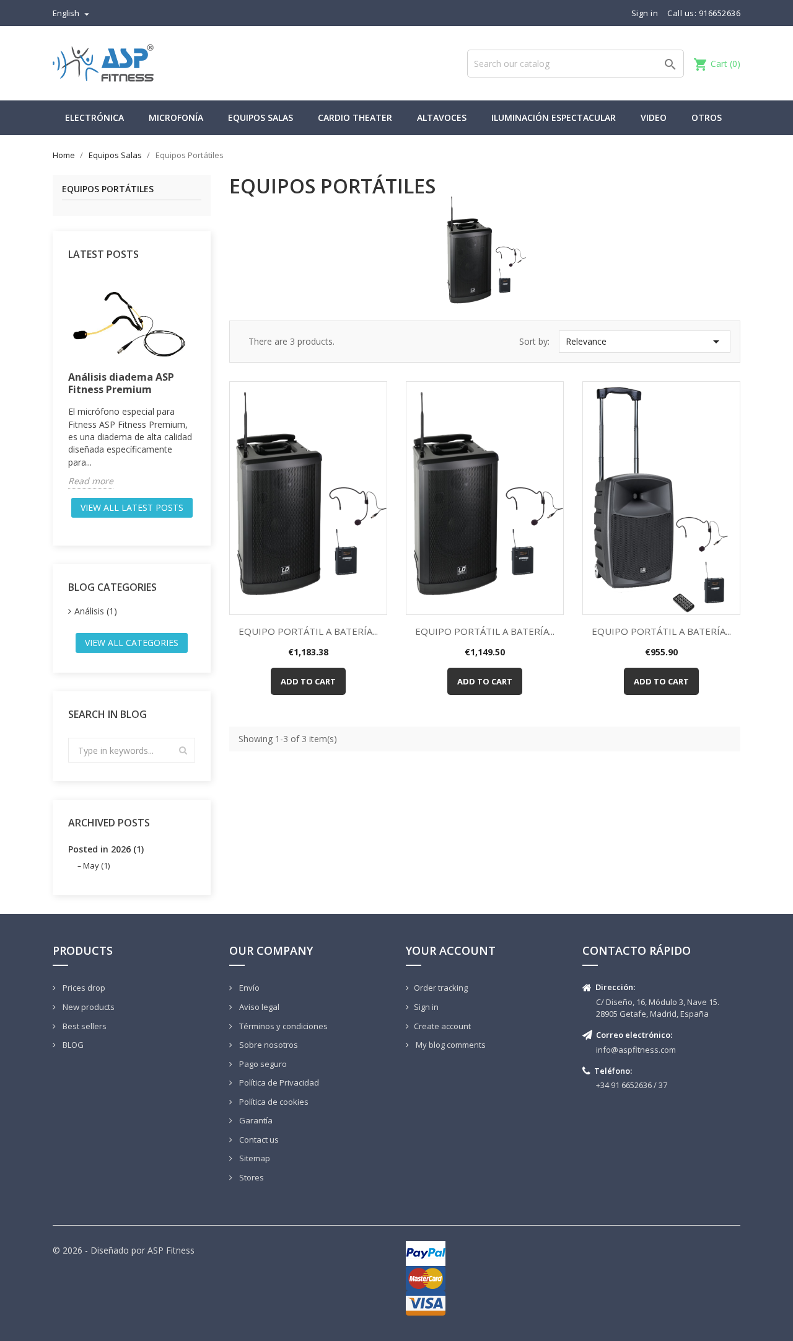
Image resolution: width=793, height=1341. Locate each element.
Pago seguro (262, 1063)
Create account (442, 1026)
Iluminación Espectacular (553, 117)
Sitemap (253, 1158)
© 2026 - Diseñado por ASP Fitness (124, 1250)
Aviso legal (258, 1006)
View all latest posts (132, 507)
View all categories (131, 642)
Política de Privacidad (278, 1082)
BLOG (72, 1044)
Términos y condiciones (282, 1026)
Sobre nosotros (267, 1044)
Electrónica (94, 117)
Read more (90, 481)
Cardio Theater (355, 117)
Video (654, 117)
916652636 (720, 13)
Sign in (426, 1006)
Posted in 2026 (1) (106, 849)
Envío (248, 987)
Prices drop (83, 987)
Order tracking (441, 987)
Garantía (255, 1120)
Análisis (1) (95, 611)
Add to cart (308, 681)
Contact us (258, 1139)
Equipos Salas (260, 117)
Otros (706, 117)
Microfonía (176, 117)
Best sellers (84, 1026)
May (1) (96, 865)
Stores (250, 1177)
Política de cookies (273, 1101)
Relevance (645, 341)
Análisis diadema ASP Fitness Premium (121, 383)
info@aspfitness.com (636, 1049)
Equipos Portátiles (108, 189)
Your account (451, 950)
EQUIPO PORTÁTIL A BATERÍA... (308, 631)
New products (88, 1006)
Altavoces (442, 117)
